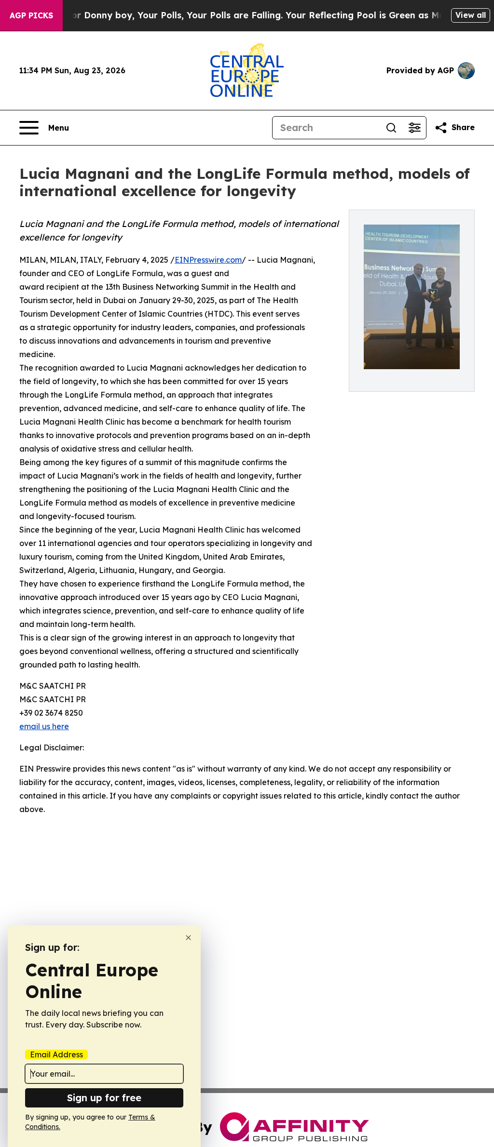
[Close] (188, 937)
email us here (44, 726)
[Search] (391, 128)
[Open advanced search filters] (414, 128)
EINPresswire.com (208, 260)
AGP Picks (31, 15)
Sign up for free (104, 1098)
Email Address (56, 1054)
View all (470, 15)
